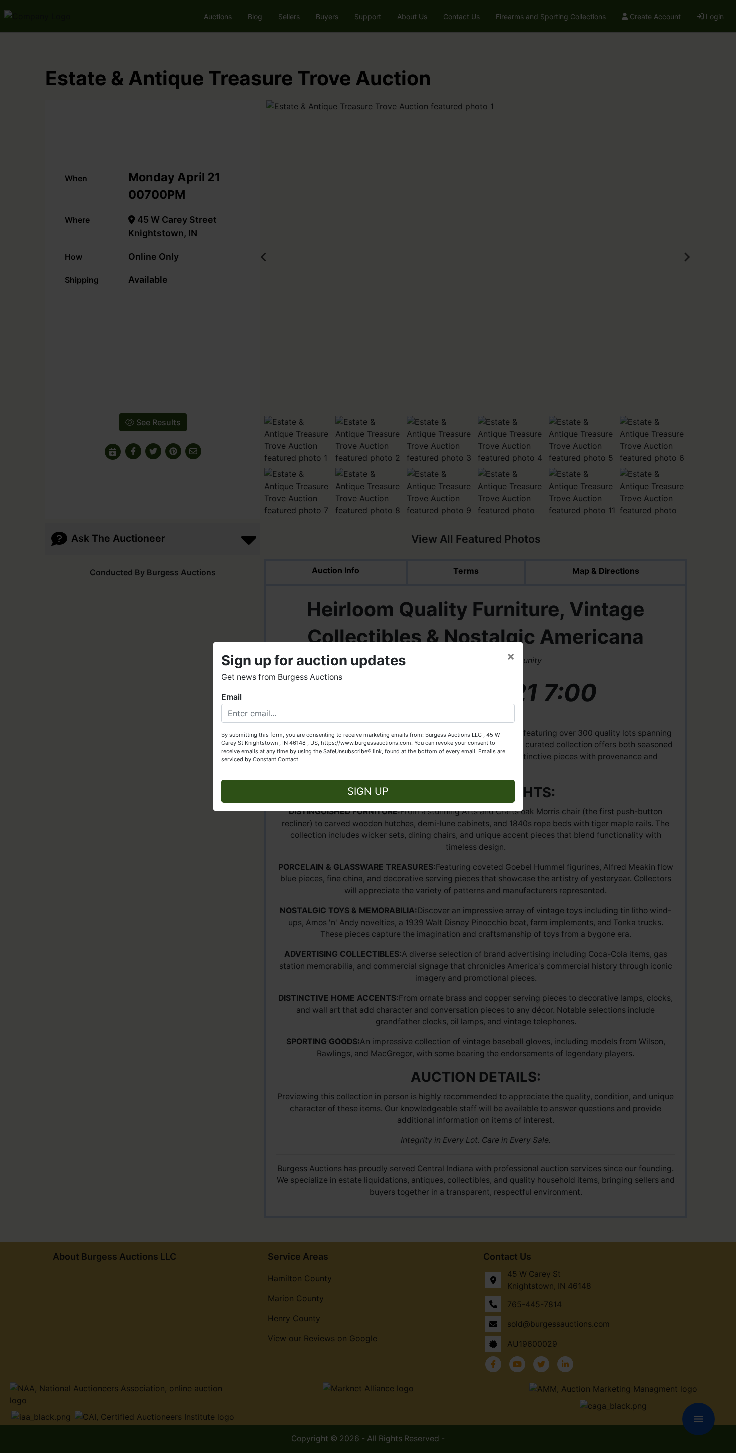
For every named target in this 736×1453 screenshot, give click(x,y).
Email (231, 697)
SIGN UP (368, 791)
